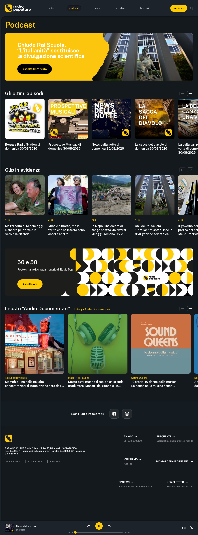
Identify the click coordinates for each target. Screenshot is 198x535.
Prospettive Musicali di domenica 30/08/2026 (64, 146)
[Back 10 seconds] (88, 526)
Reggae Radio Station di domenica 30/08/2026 (22, 146)
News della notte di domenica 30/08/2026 (108, 146)
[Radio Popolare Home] (18, 8)
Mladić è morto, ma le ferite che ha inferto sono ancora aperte (66, 230)
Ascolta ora (29, 284)
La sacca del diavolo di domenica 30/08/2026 (151, 146)
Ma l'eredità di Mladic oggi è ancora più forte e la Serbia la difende (24, 230)
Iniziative (120, 8)
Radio (51, 8)
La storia (145, 8)
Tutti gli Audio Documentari (92, 309)
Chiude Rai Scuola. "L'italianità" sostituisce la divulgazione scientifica (153, 230)
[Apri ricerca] (191, 8)
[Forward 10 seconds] (109, 526)
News (97, 8)
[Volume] (184, 528)
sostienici (179, 8)
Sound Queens (139, 377)
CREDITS (55, 461)
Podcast (74, 8)
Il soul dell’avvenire (16, 377)
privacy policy (14, 461)
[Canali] (191, 528)
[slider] (75, 532)
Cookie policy (36, 461)
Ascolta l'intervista (34, 69)
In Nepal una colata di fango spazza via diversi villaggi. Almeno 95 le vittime (109, 230)
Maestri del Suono (78, 377)
